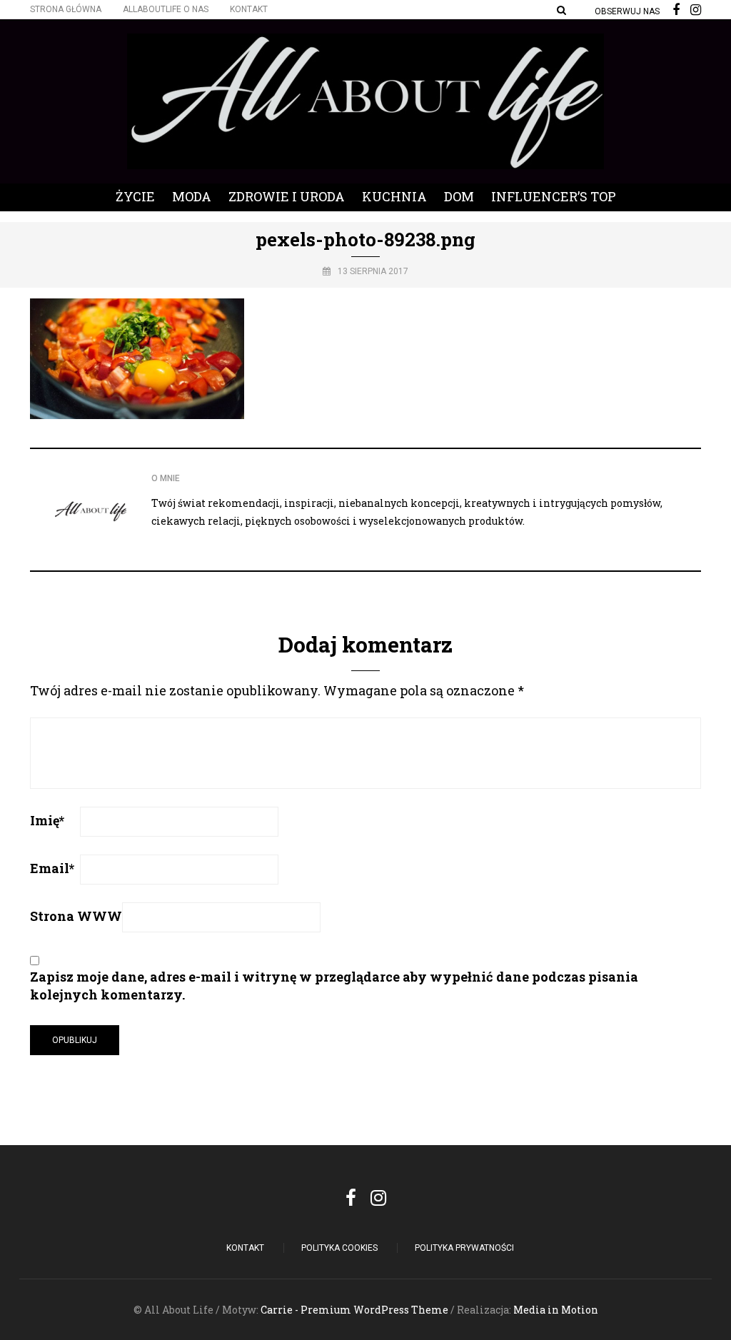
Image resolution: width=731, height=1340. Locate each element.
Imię (47, 820)
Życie (135, 196)
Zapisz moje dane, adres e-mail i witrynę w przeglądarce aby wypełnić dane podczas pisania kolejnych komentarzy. (334, 985)
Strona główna (65, 9)
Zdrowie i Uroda (286, 196)
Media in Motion (555, 1309)
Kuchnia (394, 196)
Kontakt (249, 9)
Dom (459, 196)
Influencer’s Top (553, 196)
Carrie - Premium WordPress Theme (354, 1309)
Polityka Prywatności (464, 1248)
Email (52, 868)
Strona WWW (76, 916)
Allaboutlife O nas (165, 9)
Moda (191, 196)
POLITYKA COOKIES (339, 1248)
